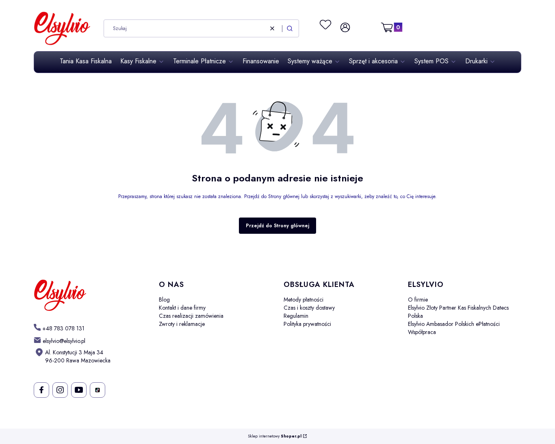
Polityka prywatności (307, 324)
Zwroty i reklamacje (182, 324)
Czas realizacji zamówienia (191, 316)
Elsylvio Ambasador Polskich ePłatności (454, 324)
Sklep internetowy (274, 436)
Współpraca (422, 332)
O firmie (418, 299)
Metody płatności (303, 299)
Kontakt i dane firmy (182, 308)
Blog (164, 299)
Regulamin (296, 316)
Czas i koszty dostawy (309, 308)
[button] (289, 28)
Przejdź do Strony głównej (277, 225)
